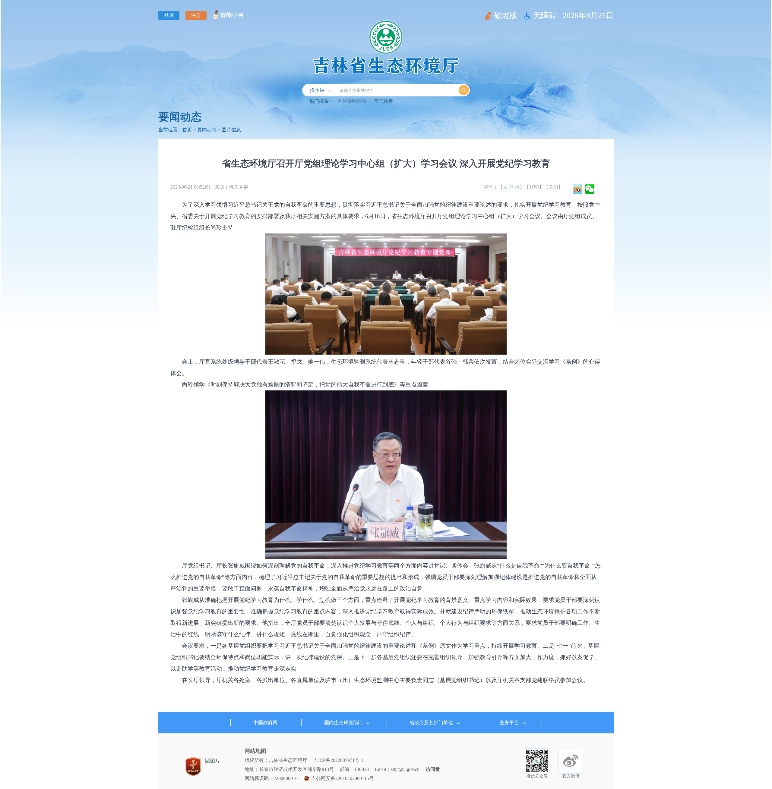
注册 (196, 15)
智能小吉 (232, 14)
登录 (169, 15)
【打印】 (534, 186)
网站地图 (255, 751)
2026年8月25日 (588, 15)
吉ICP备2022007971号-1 (338, 760)
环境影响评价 (352, 101)
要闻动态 (180, 117)
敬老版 (505, 15)
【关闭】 (553, 186)
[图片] (212, 761)
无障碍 (545, 15)
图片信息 (231, 129)
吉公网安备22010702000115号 (342, 778)
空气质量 (383, 101)
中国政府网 (265, 722)
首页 (187, 129)
